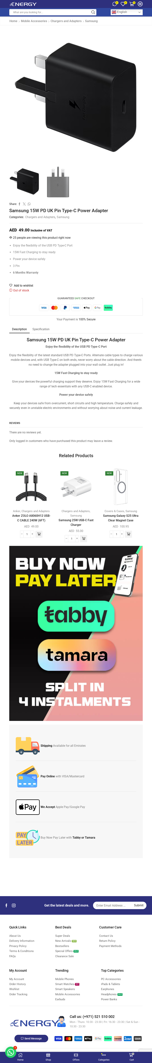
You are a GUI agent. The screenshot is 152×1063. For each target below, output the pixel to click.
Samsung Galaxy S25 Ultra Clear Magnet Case (120, 518)
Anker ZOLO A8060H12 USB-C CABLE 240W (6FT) (31, 518)
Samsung (91, 21)
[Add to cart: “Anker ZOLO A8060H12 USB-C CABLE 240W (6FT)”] (38, 534)
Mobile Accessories (34, 21)
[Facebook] (6, 905)
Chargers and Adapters (66, 21)
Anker (16, 511)
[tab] (19, 329)
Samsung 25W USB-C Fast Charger (76, 522)
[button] (10, 1052)
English (121, 12)
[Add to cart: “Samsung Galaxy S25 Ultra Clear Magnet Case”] (128, 534)
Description (19, 329)
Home (13, 21)
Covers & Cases (114, 511)
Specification (40, 329)
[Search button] (93, 12)
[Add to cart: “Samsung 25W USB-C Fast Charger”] (83, 538)
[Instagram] (14, 905)
